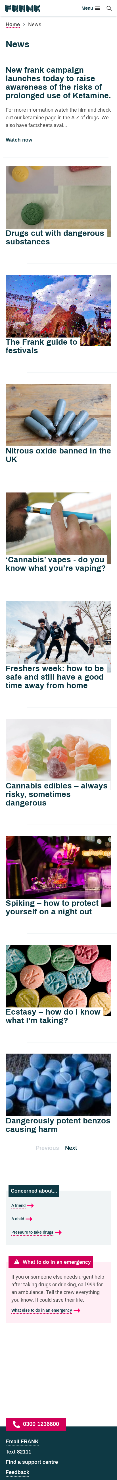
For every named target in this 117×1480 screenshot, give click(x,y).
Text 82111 (18, 1452)
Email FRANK (22, 1441)
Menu (87, 8)
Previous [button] (47, 1148)
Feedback (17, 1472)
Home (13, 24)
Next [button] (71, 1148)
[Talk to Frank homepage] (22, 8)
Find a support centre (32, 1462)
